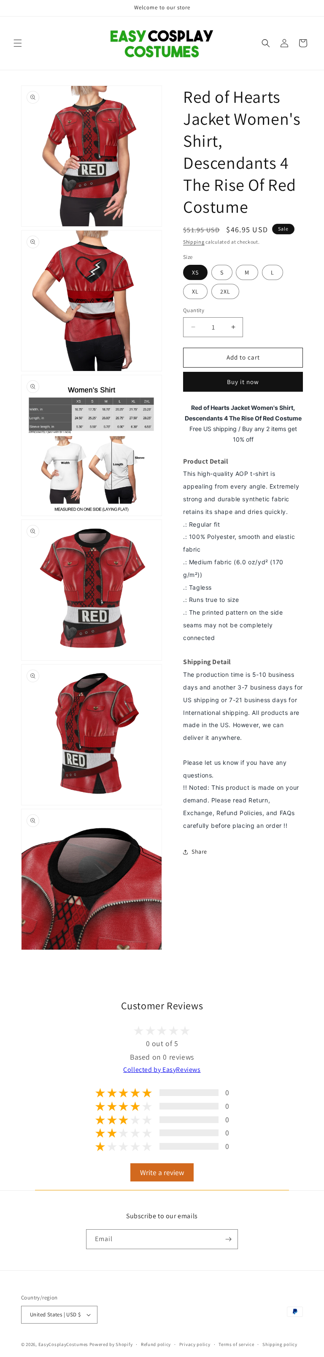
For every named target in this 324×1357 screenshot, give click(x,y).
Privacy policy (195, 1344)
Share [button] (199, 851)
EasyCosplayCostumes (63, 1344)
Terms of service (236, 1344)
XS (195, 272)
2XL (225, 291)
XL (195, 291)
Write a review (162, 1172)
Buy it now (243, 382)
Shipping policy (279, 1344)
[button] (17, 43)
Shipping (194, 242)
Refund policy (156, 1344)
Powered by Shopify (111, 1344)
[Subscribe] (228, 1239)
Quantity (193, 310)
